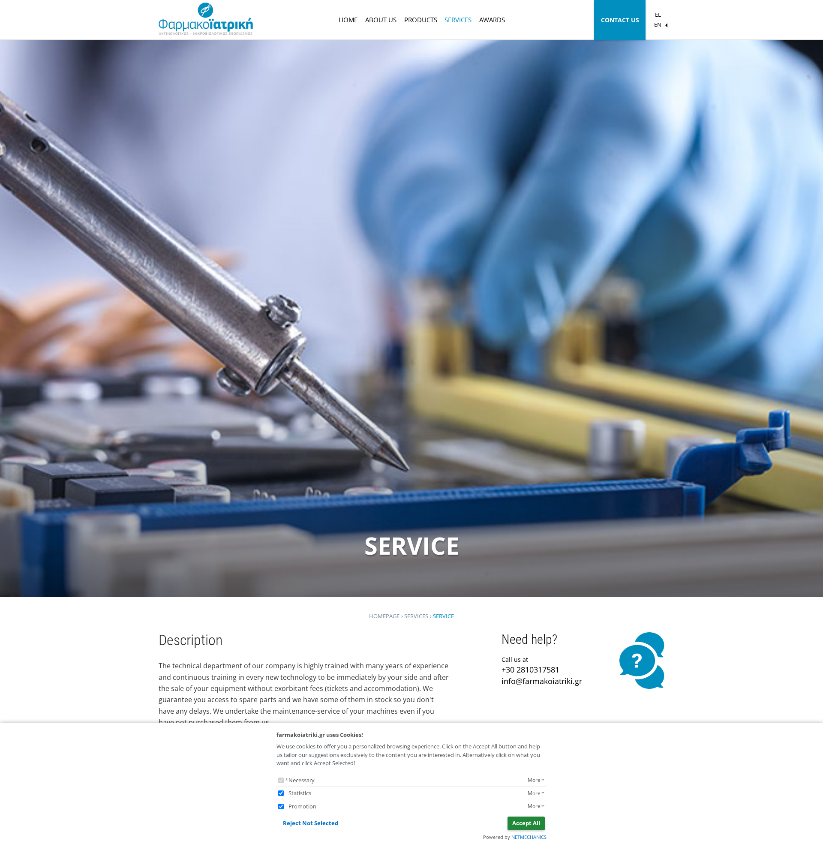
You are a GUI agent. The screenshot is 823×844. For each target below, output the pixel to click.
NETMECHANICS (529, 837)
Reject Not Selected (310, 823)
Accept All (526, 823)
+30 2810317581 (530, 669)
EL (658, 14)
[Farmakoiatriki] (206, 20)
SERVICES (458, 19)
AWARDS (492, 19)
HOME (348, 19)
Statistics (299, 793)
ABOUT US (380, 19)
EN (657, 24)
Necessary (301, 780)
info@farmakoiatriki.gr (542, 681)
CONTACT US (620, 20)
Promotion (302, 806)
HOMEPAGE (384, 616)
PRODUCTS (420, 19)
